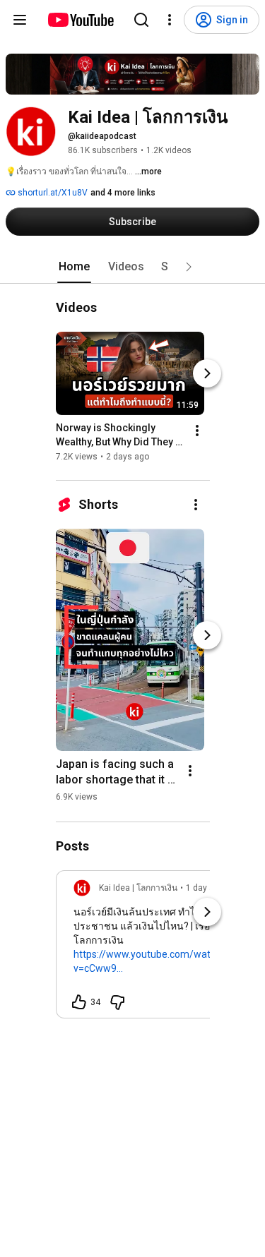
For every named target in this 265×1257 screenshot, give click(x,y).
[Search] (141, 19)
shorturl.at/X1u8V (52, 193)
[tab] (74, 267)
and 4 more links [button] (122, 193)
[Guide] (19, 19)
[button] (189, 267)
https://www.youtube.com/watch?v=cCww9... (149, 961)
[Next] (207, 373)
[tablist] (132, 267)
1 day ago (205, 888)
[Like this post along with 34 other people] (79, 1002)
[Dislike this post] (117, 1002)
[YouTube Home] (80, 20)
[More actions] (197, 430)
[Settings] (169, 19)
